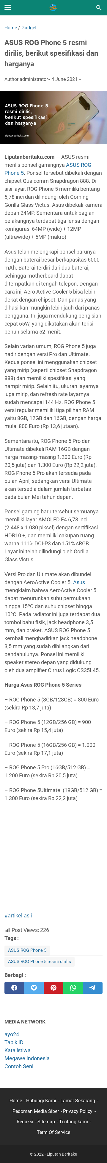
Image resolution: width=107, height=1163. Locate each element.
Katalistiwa (17, 1050)
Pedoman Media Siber (35, 1111)
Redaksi (25, 1121)
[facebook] (14, 988)
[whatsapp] (73, 988)
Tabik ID (13, 1042)
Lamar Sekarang (77, 1100)
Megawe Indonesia (27, 1058)
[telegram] (93, 988)
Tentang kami (73, 1121)
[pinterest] (53, 988)
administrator (34, 79)
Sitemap (46, 1121)
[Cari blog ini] (99, 7)
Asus (79, 582)
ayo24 (11, 1034)
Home (16, 1100)
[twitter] (34, 988)
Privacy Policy (77, 1111)
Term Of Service (53, 1132)
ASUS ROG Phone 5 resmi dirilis (39, 961)
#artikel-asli (18, 915)
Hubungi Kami (41, 1100)
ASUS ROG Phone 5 (27, 950)
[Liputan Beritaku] (53, 7)
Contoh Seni (18, 1066)
